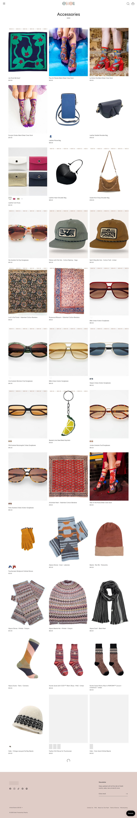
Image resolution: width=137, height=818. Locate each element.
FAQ (95, 807)
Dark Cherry (91, 318)
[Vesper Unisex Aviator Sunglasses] (109, 352)
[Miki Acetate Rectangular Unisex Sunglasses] (27, 414)
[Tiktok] (18, 788)
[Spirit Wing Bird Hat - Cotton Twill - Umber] (109, 234)
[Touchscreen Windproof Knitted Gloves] (27, 539)
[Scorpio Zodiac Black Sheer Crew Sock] (27, 109)
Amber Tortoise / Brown (91, 441)
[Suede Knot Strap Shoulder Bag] (109, 172)
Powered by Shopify (22, 812)
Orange (50, 746)
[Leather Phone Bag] (68, 109)
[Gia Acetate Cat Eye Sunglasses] (27, 234)
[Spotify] (27, 788)
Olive (50, 378)
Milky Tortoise (10, 504)
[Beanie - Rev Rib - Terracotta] (109, 539)
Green (54, 746)
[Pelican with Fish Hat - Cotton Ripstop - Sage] (68, 234)
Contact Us (90, 807)
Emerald (10, 378)
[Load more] (68, 761)
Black (10, 441)
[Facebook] (10, 788)
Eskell (15, 812)
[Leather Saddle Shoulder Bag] (109, 109)
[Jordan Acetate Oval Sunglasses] (109, 414)
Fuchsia (14, 199)
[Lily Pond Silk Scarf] (27, 52)
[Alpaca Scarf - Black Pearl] (109, 602)
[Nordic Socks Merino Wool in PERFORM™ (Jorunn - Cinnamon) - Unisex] (109, 660)
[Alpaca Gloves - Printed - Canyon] (27, 602)
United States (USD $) (15, 807)
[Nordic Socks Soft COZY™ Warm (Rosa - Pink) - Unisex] (68, 660)
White (10, 199)
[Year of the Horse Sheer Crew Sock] (109, 476)
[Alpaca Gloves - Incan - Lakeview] (68, 539)
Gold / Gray (91, 379)
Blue (50, 136)
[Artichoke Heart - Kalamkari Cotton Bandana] (68, 476)
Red (14, 566)
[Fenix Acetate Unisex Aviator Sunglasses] (27, 476)
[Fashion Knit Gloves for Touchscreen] (68, 719)
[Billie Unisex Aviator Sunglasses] (109, 291)
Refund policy (124, 807)
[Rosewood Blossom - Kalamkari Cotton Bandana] (68, 291)
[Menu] (4, 3)
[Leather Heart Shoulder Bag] (68, 172)
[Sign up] (127, 794)
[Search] (128, 4)
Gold (18, 199)
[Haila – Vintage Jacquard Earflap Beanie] (27, 719)
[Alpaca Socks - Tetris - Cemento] (27, 660)
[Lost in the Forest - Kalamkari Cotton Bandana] (27, 291)
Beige (10, 746)
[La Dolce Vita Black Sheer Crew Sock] (109, 52)
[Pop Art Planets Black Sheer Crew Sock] (68, 52)
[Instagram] (14, 788)
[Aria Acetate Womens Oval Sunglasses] (27, 352)
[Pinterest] (22, 788)
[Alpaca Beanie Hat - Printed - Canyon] (68, 602)
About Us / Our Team (103, 807)
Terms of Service (114, 807)
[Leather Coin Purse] (27, 172)
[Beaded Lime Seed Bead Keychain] (68, 414)
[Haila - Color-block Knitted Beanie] (109, 719)
